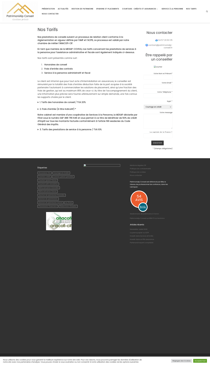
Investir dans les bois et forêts (141, 236)
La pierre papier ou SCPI (139, 233)
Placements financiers (48, 206)
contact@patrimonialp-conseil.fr (160, 46)
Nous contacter (136, 175)
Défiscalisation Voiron (48, 191)
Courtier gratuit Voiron (48, 180)
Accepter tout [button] (200, 361)
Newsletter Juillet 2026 (138, 229)
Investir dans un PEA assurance (142, 239)
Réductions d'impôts (68, 206)
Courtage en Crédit (61, 173)
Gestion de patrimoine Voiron (50, 202)
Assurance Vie (45, 173)
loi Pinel (68, 202)
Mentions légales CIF (138, 165)
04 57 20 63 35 (165, 40)
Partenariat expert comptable (141, 243)
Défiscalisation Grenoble (49, 188)
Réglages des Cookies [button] (182, 361)
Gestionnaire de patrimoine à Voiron (144, 214)
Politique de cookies (138, 172)
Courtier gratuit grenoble (63, 176)
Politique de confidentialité (140, 169)
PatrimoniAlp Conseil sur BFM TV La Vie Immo (147, 218)
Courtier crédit (44, 176)
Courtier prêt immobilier (48, 184)
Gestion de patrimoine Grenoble (52, 195)
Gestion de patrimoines (48, 199)
